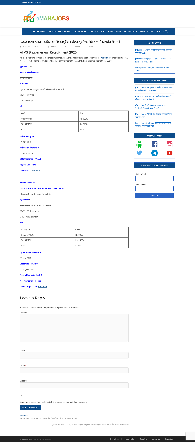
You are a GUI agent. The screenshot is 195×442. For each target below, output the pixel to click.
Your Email (141, 174)
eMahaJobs (25, 439)
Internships (130, 31)
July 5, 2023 (25, 47)
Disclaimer (144, 439)
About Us (156, 439)
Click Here (35, 170)
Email (23, 365)
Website (23, 381)
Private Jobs (146, 31)
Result (94, 31)
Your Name (141, 184)
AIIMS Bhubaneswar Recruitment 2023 (64, 47)
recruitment (106, 58)
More (159, 31)
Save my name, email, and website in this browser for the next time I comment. (53, 402)
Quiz (118, 31)
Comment (25, 312)
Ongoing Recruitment (60, 31)
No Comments (39, 47)
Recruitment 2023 (86, 47)
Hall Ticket (107, 31)
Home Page (39, 31)
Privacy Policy (129, 439)
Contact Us (168, 439)
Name (23, 350)
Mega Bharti (81, 31)
